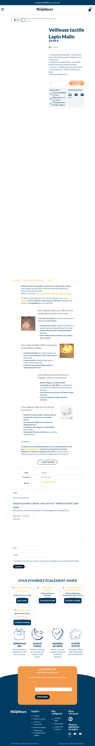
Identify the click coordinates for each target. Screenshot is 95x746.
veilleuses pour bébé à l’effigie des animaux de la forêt (53, 293)
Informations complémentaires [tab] (34, 280)
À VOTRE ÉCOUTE (75, 644)
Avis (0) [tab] (50, 280)
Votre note (17, 516)
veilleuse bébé (35, 18)
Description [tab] (16, 280)
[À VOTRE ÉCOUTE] (75, 635)
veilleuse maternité (45, 18)
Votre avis (17, 519)
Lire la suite (22, 601)
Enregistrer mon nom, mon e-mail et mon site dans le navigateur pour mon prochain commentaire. (47, 561)
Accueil (23, 18)
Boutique (28, 18)
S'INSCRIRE (42, 697)
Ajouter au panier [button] (72, 601)
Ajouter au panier (76, 83)
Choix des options (47, 601)
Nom (15, 548)
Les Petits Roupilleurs (48, 482)
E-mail (15, 555)
